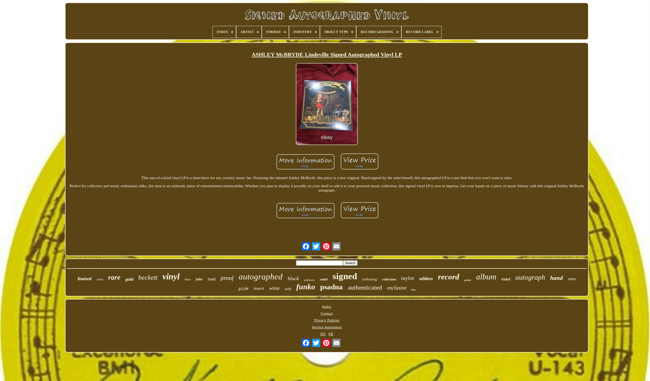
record (448, 276)
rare (114, 277)
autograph (530, 277)
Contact (327, 313)
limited (84, 278)
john (199, 279)
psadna (331, 287)
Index (326, 307)
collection (389, 279)
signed (345, 276)
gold (129, 279)
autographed (261, 276)
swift (288, 289)
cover (99, 279)
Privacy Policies (326, 320)
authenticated (365, 287)
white (274, 288)
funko (305, 286)
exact (505, 279)
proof (227, 278)
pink (243, 288)
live (413, 289)
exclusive (397, 288)
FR (331, 334)
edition (426, 278)
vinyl (171, 276)
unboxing (369, 279)
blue (188, 279)
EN (323, 334)
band (212, 279)
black (293, 278)
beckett (147, 277)
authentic (309, 279)
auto (572, 278)
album (486, 276)
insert (259, 288)
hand (556, 278)
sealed (324, 279)
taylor (407, 278)
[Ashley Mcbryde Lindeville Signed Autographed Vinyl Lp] (327, 104)
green (467, 279)
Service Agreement (327, 327)
